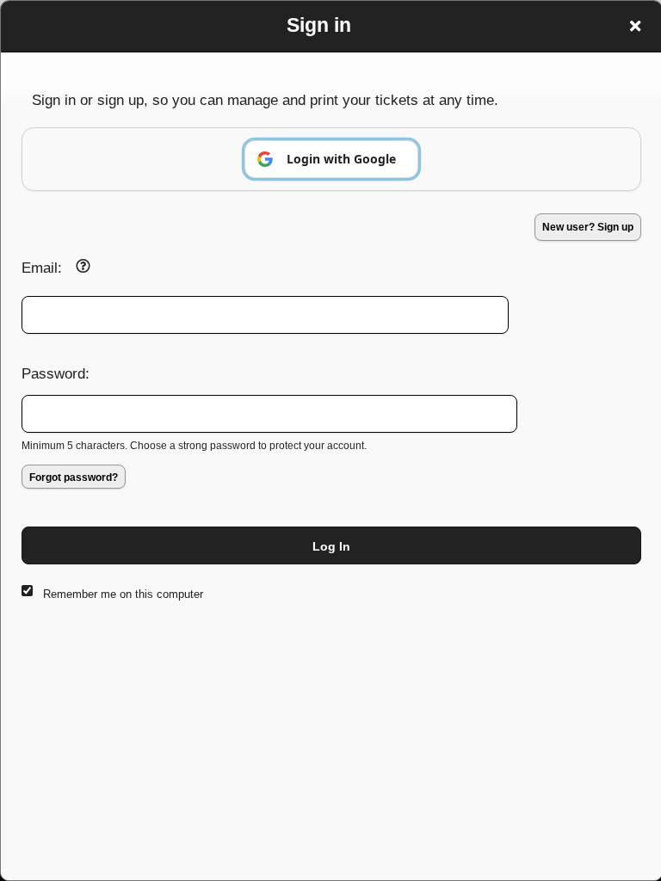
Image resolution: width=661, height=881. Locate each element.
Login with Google (341, 159)
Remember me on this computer (123, 594)
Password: (56, 373)
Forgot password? (73, 477)
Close (635, 25)
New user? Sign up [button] (587, 227)
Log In (331, 546)
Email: (42, 267)
